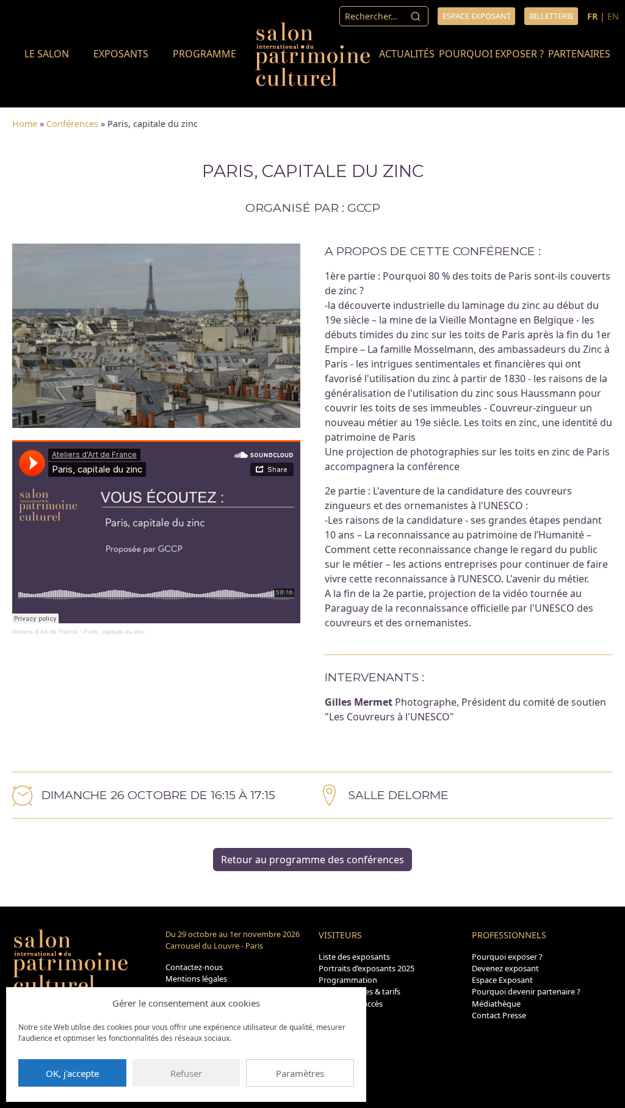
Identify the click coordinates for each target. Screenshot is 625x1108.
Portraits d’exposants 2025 (366, 968)
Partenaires (579, 53)
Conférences (72, 123)
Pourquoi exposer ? (491, 53)
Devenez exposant (505, 968)
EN (613, 16)
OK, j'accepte (72, 1073)
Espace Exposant (502, 979)
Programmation (348, 979)
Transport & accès (351, 1003)
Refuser (186, 1073)
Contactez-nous (194, 966)
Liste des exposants (354, 956)
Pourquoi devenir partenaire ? (526, 991)
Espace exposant (477, 15)
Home (24, 123)
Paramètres (300, 1073)
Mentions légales (196, 978)
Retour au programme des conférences (312, 859)
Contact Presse (499, 1015)
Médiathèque (496, 1003)
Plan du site (340, 1015)
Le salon (46, 53)
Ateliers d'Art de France (45, 631)
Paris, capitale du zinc (114, 631)
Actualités (407, 53)
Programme (204, 53)
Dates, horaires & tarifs (359, 991)
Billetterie (551, 15)
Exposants (120, 53)
